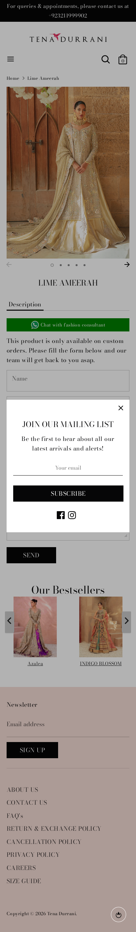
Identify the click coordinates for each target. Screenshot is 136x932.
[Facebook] (61, 515)
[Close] (121, 408)
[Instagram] (72, 515)
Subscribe (68, 493)
